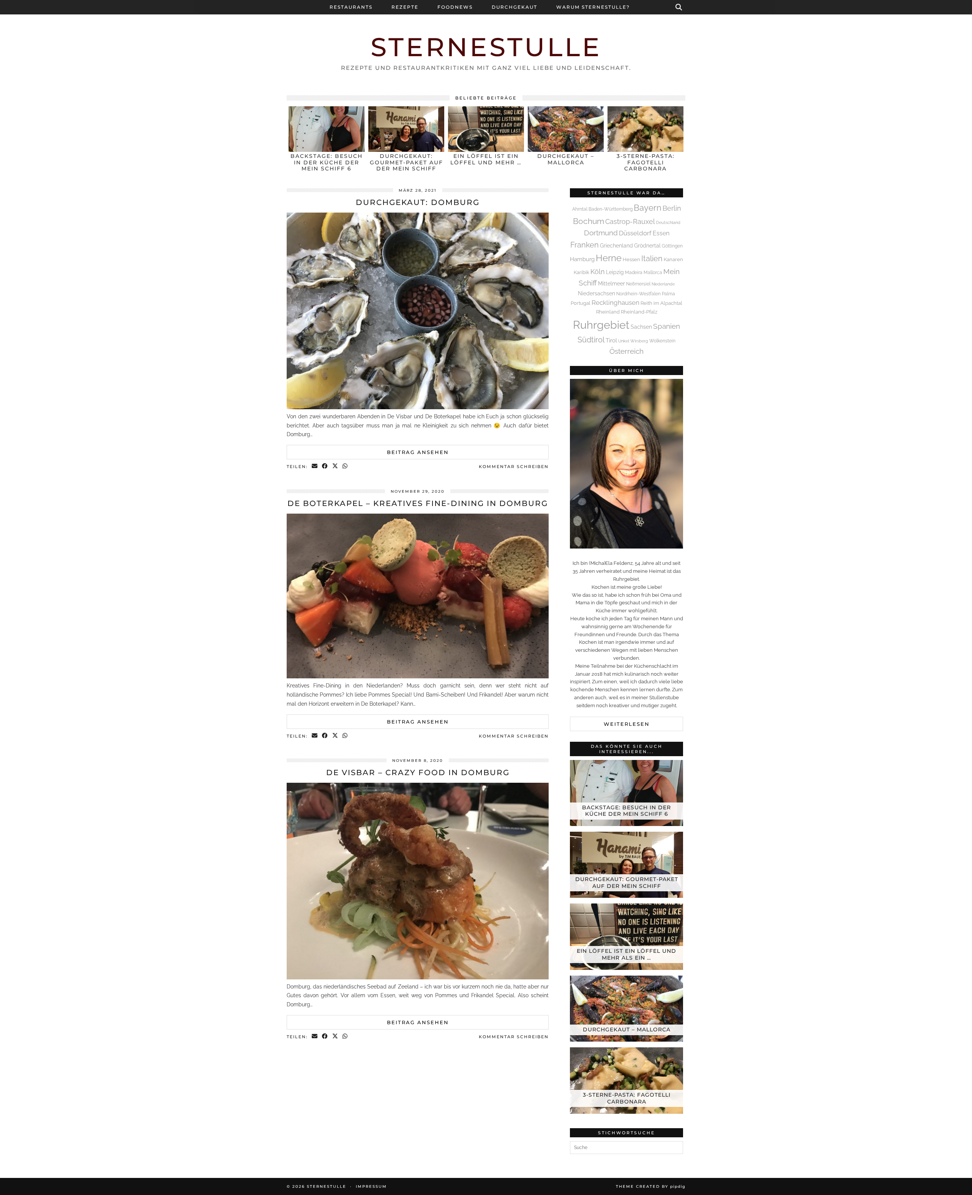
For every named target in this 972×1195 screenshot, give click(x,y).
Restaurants (351, 7)
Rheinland (608, 312)
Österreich (626, 351)
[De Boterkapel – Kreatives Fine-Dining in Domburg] (418, 676)
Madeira (633, 272)
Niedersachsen (596, 293)
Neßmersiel (638, 284)
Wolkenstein (662, 341)
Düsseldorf (635, 233)
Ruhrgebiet (601, 324)
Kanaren (673, 259)
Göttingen (672, 246)
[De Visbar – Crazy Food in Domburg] (418, 977)
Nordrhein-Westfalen (638, 293)
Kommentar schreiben (514, 466)
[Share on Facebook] (325, 466)
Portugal (580, 303)
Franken (584, 244)
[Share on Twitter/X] (335, 466)
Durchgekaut (514, 7)
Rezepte (404, 7)
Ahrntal (579, 209)
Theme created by (650, 1186)
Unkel (623, 341)
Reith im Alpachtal (661, 303)
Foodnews (455, 7)
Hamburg (582, 259)
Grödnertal (647, 246)
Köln (597, 272)
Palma (668, 293)
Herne (609, 258)
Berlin (672, 208)
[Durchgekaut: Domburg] (418, 407)
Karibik (581, 272)
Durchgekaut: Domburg (418, 202)
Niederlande (663, 284)
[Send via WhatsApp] (345, 466)
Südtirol (591, 340)
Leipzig (615, 272)
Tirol (611, 340)
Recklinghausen (615, 302)
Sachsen (641, 327)
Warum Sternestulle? (593, 7)
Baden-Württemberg (611, 209)
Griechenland (616, 245)
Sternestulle (486, 47)
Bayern (647, 208)
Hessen (631, 259)
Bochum (588, 221)
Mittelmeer (611, 284)
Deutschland (668, 222)
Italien (652, 258)
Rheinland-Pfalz (639, 312)
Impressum (371, 1186)
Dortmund (601, 233)
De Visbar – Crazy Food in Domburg (418, 772)
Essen (661, 233)
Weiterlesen (627, 724)
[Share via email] (315, 466)
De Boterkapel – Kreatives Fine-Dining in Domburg (417, 503)
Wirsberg (639, 341)
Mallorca (653, 272)
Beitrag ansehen (418, 452)
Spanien (666, 326)
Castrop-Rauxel (630, 221)
